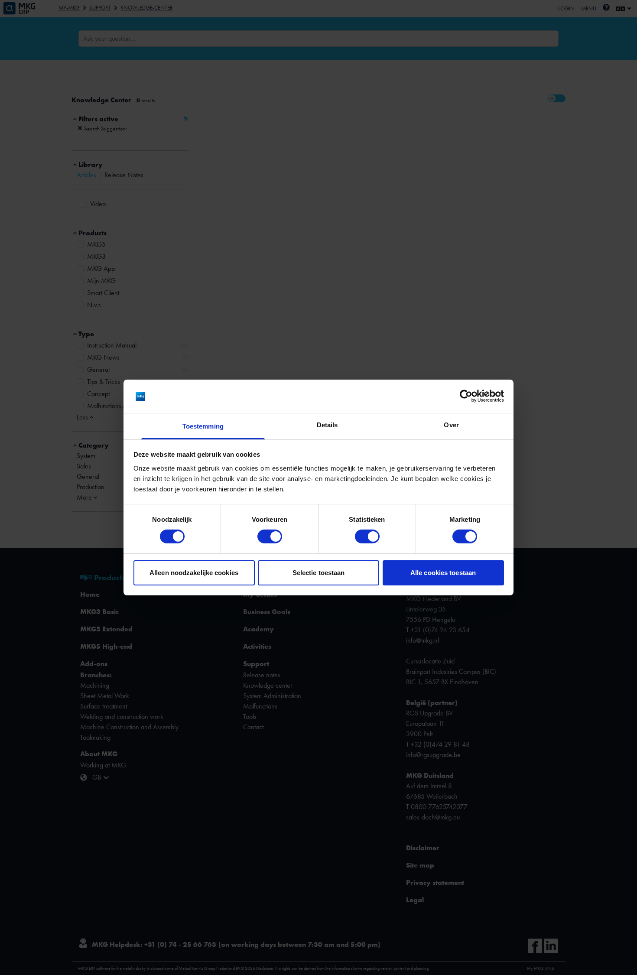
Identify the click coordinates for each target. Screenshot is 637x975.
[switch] (269, 536)
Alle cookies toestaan (443, 572)
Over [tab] (451, 425)
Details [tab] (327, 425)
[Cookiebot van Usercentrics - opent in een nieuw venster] (466, 396)
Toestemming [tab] (203, 426)
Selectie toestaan (318, 572)
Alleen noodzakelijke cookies (194, 572)
